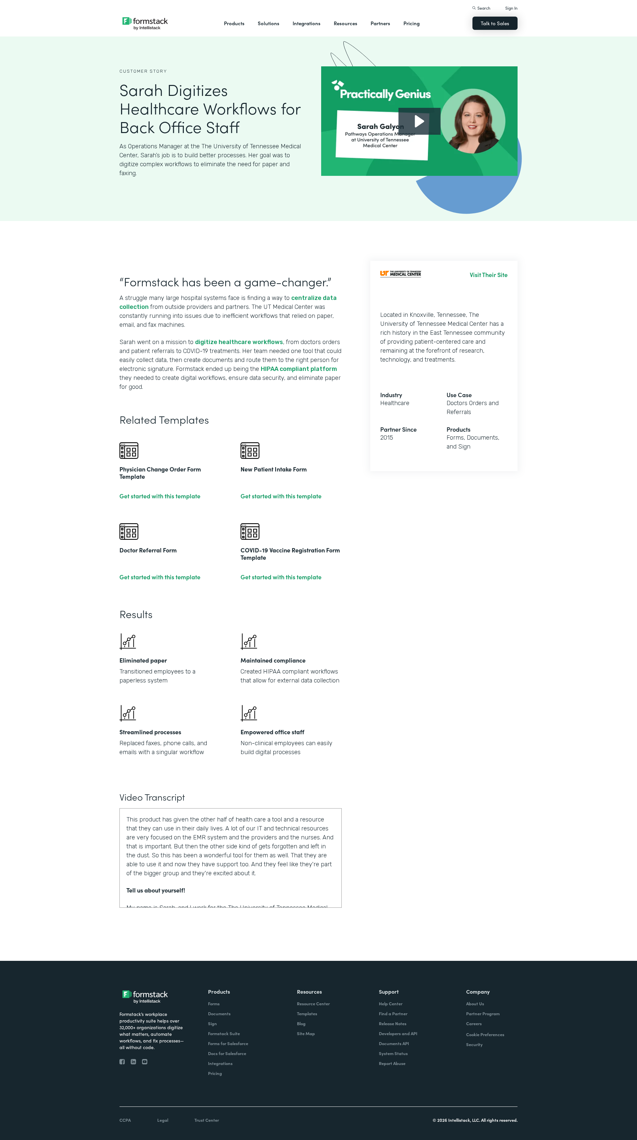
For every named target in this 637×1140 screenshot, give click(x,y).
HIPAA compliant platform (299, 369)
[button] (234, 23)
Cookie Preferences (485, 1034)
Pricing (411, 23)
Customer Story (143, 71)
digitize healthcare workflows (239, 342)
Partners (380, 23)
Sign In (511, 8)
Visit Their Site (489, 275)
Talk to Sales (495, 23)
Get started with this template (159, 496)
